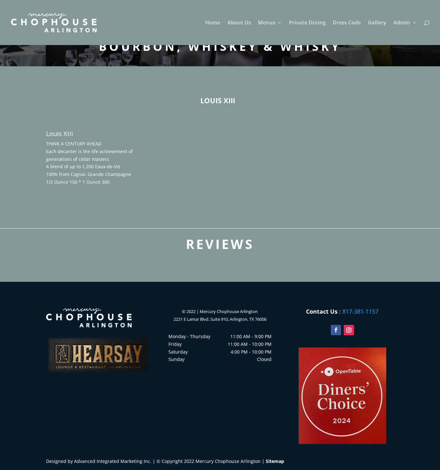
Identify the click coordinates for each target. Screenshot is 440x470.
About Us (239, 23)
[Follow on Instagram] (349, 330)
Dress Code (347, 23)
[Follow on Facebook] (336, 330)
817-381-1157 (360, 311)
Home (212, 23)
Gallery (377, 23)
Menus (266, 23)
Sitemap (275, 461)
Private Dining (307, 23)
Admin (401, 23)
